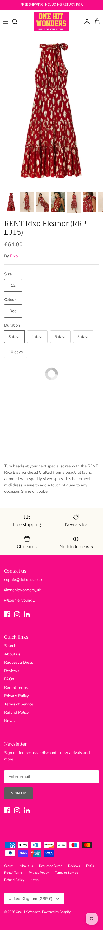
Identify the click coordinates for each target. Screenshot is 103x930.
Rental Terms (16, 687)
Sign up (18, 793)
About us (12, 654)
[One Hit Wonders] (51, 21)
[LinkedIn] (27, 614)
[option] (51, 111)
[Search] (17, 21)
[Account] (85, 21)
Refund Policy (16, 712)
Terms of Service (18, 704)
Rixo (14, 256)
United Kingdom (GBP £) (30, 898)
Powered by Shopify (56, 912)
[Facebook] (7, 614)
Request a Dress (18, 662)
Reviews (11, 670)
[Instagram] (17, 614)
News (9, 720)
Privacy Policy (16, 695)
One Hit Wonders (28, 912)
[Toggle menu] (6, 21)
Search (10, 645)
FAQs (9, 679)
